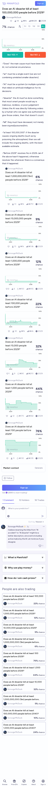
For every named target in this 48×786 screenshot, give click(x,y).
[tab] (8, 500)
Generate (39, 468)
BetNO (34, 54)
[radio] (25, 26)
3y (28, 526)
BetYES (11, 54)
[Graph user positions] (19, 26)
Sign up (40, 3)
